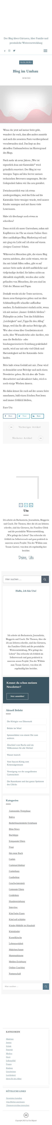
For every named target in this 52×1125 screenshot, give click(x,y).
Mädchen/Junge (16, 949)
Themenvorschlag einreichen (17, 1105)
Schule (8, 1046)
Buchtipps (13, 835)
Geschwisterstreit (17, 883)
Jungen (8, 1042)
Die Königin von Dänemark (19, 721)
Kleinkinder (14, 931)
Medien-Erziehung (17, 961)
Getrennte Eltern (16, 889)
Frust (11, 847)
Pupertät (9, 1049)
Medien (9, 1053)
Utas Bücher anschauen (15, 1102)
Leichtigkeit (11, 1075)
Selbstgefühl (10, 1060)
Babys (12, 817)
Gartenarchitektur (17, 865)
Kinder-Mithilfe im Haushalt (22, 925)
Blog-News (26, 62)
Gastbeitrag (14, 877)
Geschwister (11, 1071)
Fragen (9, 1064)
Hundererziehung (17, 901)
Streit (8, 1057)
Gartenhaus (14, 871)
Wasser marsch (13, 755)
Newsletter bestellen (14, 1098)
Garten (12, 859)
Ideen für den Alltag (13, 1078)
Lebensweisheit (16, 943)
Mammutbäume (16, 955)
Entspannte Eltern (17, 841)
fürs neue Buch (16, 853)
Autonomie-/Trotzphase (19, 811)
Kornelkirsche (15, 937)
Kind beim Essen (17, 913)
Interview (13, 907)
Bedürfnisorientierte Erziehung (23, 823)
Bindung (9, 1068)
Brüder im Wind (14, 728)
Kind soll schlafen (17, 919)
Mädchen (9, 1039)
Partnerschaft (15, 973)
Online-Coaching (17, 967)
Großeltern (14, 895)
